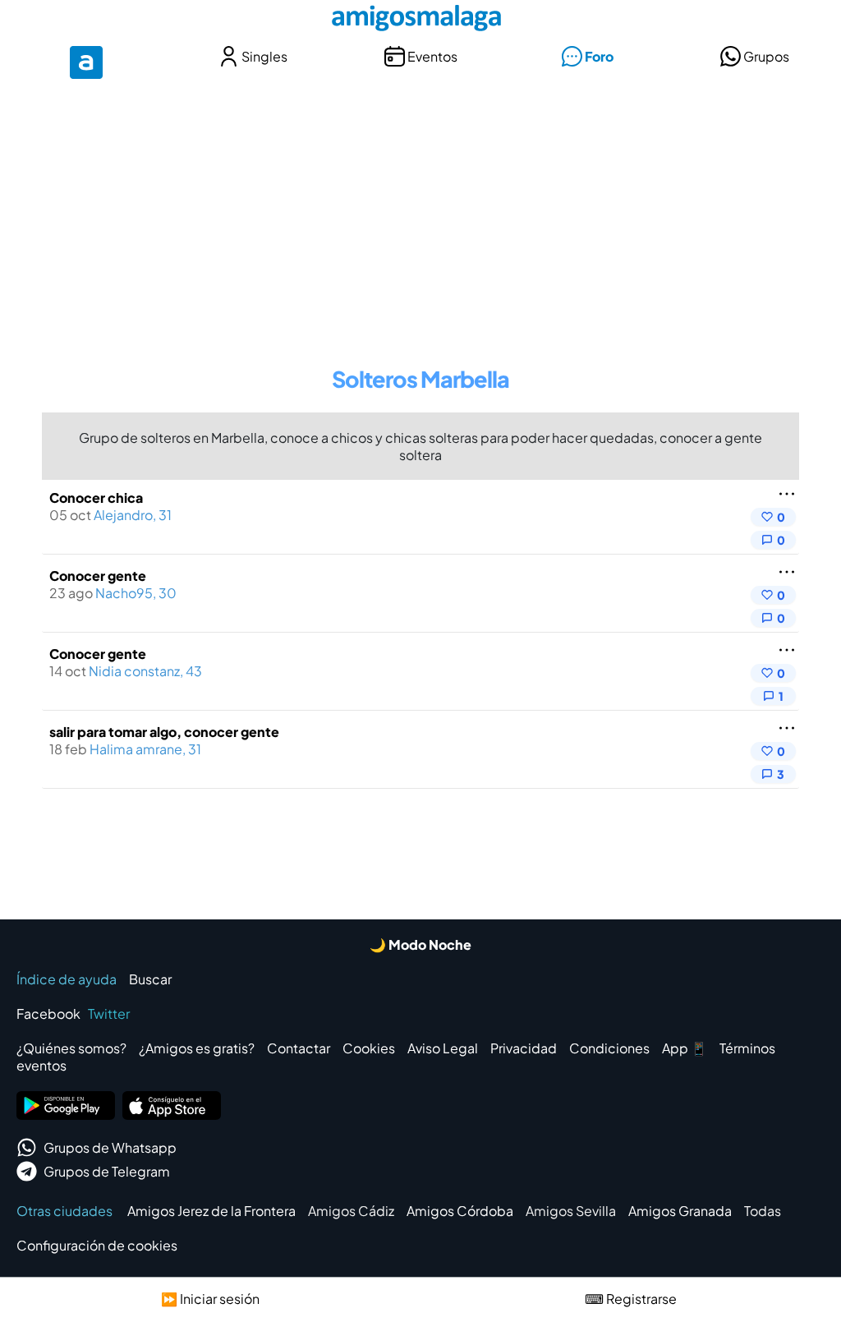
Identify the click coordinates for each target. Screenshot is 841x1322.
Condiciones (609, 1048)
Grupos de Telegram (107, 1171)
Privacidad (523, 1048)
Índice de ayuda (66, 979)
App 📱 (684, 1048)
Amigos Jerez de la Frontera (211, 1210)
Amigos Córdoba (460, 1210)
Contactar (298, 1048)
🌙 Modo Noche (420, 944)
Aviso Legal (442, 1048)
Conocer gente (97, 575)
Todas (762, 1210)
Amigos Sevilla (571, 1210)
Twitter (109, 1013)
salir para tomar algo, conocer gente (164, 731)
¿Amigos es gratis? (197, 1048)
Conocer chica (96, 497)
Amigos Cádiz (351, 1210)
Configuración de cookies (96, 1245)
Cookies (368, 1048)
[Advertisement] (420, 212)
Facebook (48, 1013)
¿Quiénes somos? (71, 1048)
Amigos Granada (680, 1210)
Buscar (150, 979)
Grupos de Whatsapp (110, 1147)
